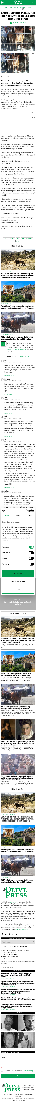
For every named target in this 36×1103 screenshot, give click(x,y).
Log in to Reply (8, 376)
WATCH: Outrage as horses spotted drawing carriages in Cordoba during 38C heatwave (17, 338)
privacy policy (28, 1071)
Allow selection (18, 581)
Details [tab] (18, 515)
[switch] (31, 552)
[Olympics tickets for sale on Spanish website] (18, 602)
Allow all (18, 573)
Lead (29, 7)
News (19, 226)
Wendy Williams (20, 23)
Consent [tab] (6, 515)
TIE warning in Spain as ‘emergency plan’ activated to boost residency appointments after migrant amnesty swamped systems (17, 1006)
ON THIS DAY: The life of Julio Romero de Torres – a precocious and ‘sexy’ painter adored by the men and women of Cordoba (17, 743)
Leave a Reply (24, 356)
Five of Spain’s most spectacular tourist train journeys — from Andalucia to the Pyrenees (17, 307)
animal (6, 238)
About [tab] (30, 515)
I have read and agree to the (18, 1071)
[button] (33, 942)
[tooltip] (2, 934)
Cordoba (23, 7)
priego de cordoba (27, 238)
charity (12, 238)
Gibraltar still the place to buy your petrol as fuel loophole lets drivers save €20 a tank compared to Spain (18, 998)
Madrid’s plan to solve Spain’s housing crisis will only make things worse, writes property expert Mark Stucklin (16, 975)
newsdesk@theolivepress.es (16, 349)
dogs (18, 238)
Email (3, 1058)
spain (17, 241)
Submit (18, 1076)
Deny (18, 590)
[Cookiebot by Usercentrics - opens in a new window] (26, 510)
